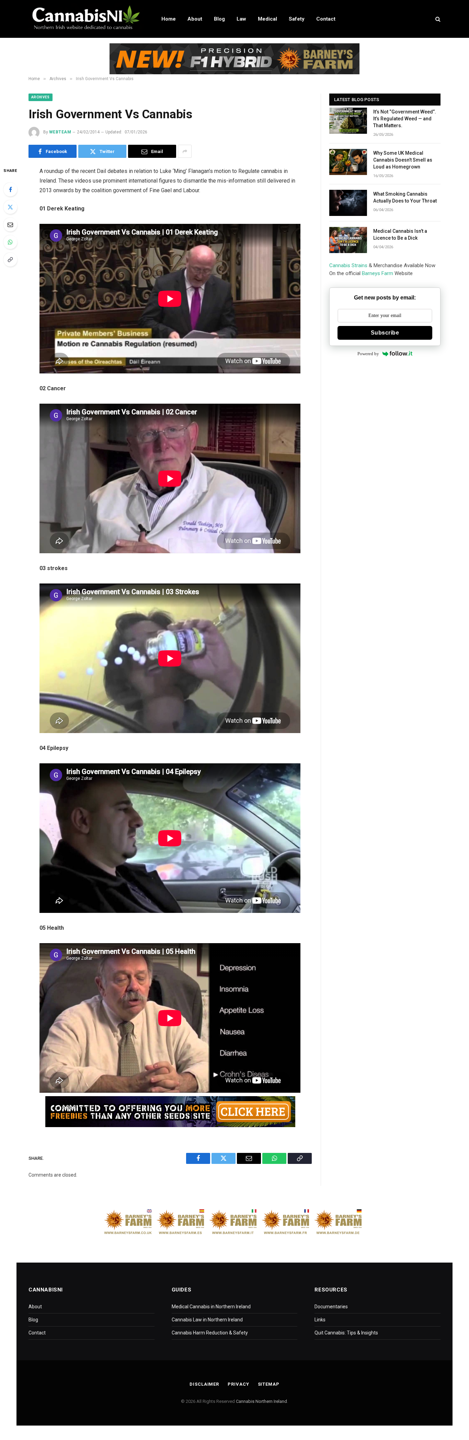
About (194, 19)
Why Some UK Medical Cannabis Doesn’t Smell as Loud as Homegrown (402, 160)
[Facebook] (10, 189)
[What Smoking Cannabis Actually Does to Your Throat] (348, 203)
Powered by (368, 353)
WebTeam (60, 132)
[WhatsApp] (10, 242)
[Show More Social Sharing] (185, 151)
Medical (267, 19)
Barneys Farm (377, 273)
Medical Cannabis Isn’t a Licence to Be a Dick (400, 234)
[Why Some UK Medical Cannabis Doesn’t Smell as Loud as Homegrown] (348, 162)
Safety (297, 19)
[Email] (10, 224)
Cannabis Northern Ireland (261, 1401)
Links (319, 1319)
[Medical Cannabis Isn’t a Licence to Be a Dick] (348, 240)
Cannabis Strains (348, 265)
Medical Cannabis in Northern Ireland (211, 1306)
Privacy (238, 1384)
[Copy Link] (10, 259)
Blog (219, 19)
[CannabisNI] (86, 19)
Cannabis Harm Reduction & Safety (210, 1332)
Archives (40, 97)
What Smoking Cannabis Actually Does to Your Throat (405, 197)
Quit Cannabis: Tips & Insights (346, 1332)
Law (241, 19)
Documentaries (331, 1306)
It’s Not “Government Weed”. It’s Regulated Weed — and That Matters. (404, 118)
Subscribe (385, 333)
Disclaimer (204, 1384)
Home (168, 19)
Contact (325, 19)
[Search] (437, 19)
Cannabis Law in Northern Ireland (207, 1319)
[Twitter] (10, 207)
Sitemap (268, 1384)
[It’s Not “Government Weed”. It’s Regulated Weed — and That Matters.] (348, 121)
